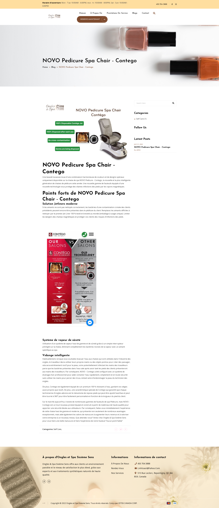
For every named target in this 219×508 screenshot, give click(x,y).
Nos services (117, 473)
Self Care (141, 119)
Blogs (134, 13)
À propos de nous (120, 463)
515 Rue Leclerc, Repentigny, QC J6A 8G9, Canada (153, 475)
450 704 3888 (161, 4)
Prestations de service (117, 13)
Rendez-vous (117, 468)
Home (45, 67)
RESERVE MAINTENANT (90, 19)
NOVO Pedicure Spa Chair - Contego (152, 147)
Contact (145, 13)
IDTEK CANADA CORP (127, 503)
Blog (53, 67)
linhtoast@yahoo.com (148, 468)
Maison (82, 13)
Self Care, (58, 429)
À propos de (96, 13)
